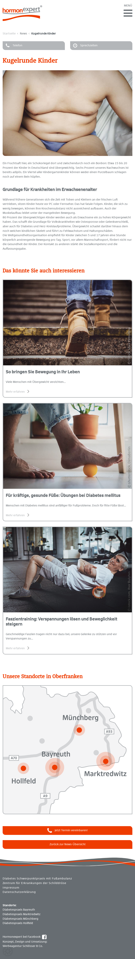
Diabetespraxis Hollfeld (18, 923)
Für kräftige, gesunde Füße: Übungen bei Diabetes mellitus (63, 495)
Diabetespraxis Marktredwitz (21, 914)
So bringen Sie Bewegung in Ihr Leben (43, 372)
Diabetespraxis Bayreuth (19, 909)
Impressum (11, 887)
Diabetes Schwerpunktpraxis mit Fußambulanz (37, 878)
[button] (7, 951)
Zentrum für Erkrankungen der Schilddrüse (34, 883)
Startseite (9, 33)
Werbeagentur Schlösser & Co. (23, 946)
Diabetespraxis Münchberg (20, 918)
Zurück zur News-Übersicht (68, 844)
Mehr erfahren (15, 391)
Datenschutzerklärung (19, 892)
